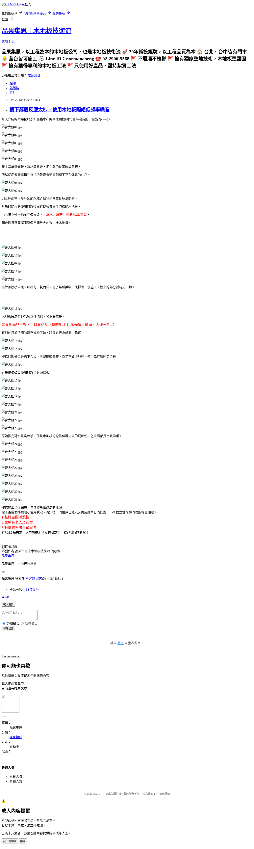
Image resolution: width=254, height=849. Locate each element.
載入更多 (8, 604)
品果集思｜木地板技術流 (36, 30)
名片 (13, 92)
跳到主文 (8, 41)
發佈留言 (8, 628)
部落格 (14, 88)
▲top (5, 596)
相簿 (13, 83)
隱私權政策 (149, 793)
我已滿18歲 (9, 841)
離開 (22, 841)
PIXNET (97, 793)
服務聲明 (165, 793)
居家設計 (34, 75)
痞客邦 (30, 578)
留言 (39, 578)
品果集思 (8, 556)
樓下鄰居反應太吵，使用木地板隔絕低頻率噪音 (60, 109)
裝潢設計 (32, 589)
